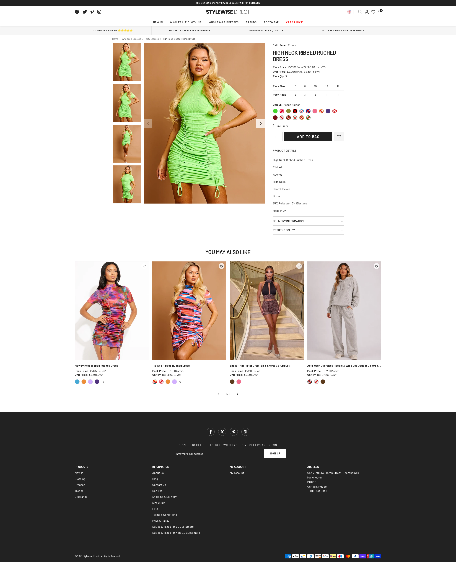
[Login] (367, 12)
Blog (155, 478)
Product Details (284, 150)
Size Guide (158, 502)
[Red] (334, 111)
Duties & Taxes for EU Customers (173, 526)
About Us (158, 472)
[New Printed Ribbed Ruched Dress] (112, 310)
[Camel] (301, 117)
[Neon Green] (275, 111)
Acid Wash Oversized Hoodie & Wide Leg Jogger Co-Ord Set (344, 365)
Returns (157, 490)
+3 (180, 381)
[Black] (295, 111)
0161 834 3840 (318, 491)
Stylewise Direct (228, 12)
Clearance (294, 22)
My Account (237, 472)
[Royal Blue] (308, 111)
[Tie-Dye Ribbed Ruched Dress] (189, 310)
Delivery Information (288, 221)
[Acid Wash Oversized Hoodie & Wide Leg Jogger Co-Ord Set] (344, 310)
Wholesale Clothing (186, 22)
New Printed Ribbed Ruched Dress (96, 365)
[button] (379, 12)
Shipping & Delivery (164, 496)
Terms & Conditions (164, 514)
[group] (204, 123)
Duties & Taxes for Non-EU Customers (176, 532)
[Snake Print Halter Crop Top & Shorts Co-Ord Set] (267, 310)
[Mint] (295, 117)
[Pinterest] (92, 12)
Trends (251, 22)
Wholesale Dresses (224, 22)
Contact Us (159, 484)
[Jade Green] (308, 117)
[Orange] (321, 111)
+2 (102, 381)
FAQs (155, 508)
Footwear (271, 22)
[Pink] (314, 111)
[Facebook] (77, 12)
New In (158, 22)
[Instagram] (99, 12)
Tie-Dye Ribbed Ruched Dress (171, 365)
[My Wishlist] (373, 12)
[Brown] (288, 117)
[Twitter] (85, 12)
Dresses (80, 484)
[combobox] (360, 11)
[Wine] (275, 117)
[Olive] (288, 111)
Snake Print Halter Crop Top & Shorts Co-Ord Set (260, 365)
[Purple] (328, 111)
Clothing (80, 478)
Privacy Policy (160, 520)
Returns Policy (284, 230)
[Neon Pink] (281, 111)
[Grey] (281, 117)
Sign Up (275, 453)
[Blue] (301, 111)
